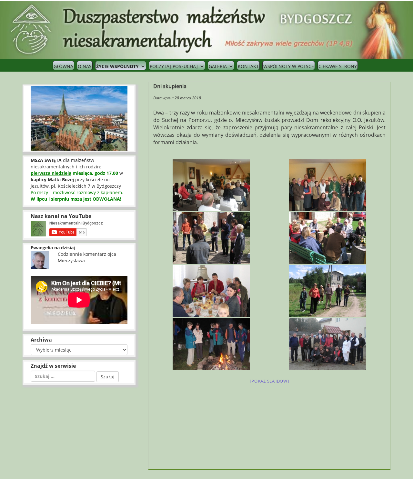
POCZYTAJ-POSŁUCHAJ (174, 66)
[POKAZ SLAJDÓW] (269, 381)
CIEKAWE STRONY (337, 66)
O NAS (85, 66)
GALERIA (218, 66)
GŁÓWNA (63, 66)
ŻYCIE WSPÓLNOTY (117, 66)
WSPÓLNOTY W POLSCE (288, 66)
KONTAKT (248, 66)
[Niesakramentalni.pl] (206, 29)
